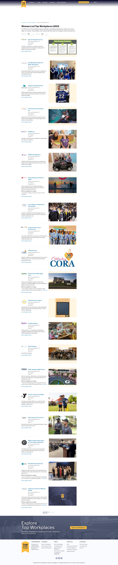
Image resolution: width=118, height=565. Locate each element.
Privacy (73, 562)
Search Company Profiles (46, 546)
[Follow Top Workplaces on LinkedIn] (61, 558)
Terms (70, 562)
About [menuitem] (39, 2)
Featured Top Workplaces (46, 547)
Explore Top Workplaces (32, 22)
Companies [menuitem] (31, 2)
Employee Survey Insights (72, 549)
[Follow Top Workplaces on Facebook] (57, 558)
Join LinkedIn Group (83, 546)
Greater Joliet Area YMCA (36, 394)
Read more (45, 290)
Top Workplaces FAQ (58, 546)
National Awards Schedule (59, 550)
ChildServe (31, 131)
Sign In (95, 2)
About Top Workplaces (58, 544)
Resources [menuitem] (45, 2)
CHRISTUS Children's (34, 154)
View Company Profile (26, 51)
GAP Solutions (32, 346)
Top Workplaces (24, 22)
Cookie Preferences (80, 562)
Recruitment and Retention (72, 546)
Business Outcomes (71, 551)
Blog (68, 544)
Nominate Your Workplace (83, 2)
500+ (29, 34)
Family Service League (35, 300)
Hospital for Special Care (35, 463)
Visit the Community (83, 544)
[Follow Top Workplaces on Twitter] (59, 558)
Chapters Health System (35, 85)
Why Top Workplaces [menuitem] (61, 2)
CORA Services (32, 250)
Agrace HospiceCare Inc (35, 39)
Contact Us (82, 547)
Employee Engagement (71, 547)
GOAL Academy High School (36, 369)
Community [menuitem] (52, 2)
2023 (42, 34)
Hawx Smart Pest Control (36, 417)
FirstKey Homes (33, 323)
